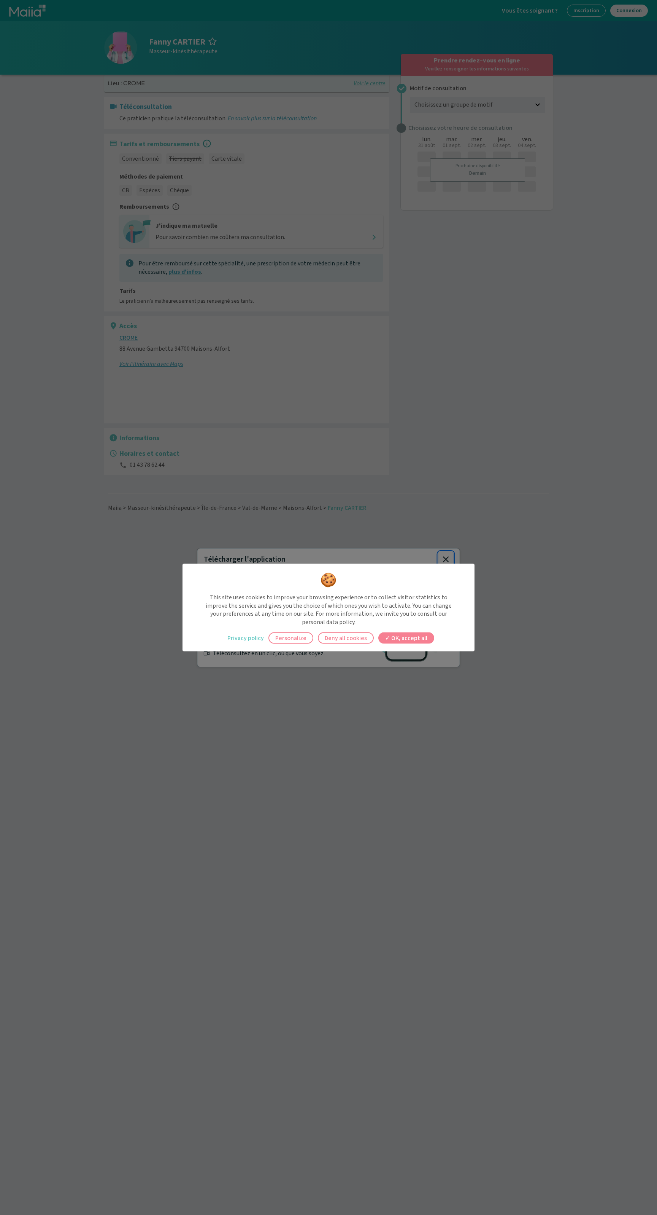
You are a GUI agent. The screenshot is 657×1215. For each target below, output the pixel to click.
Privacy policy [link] (245, 638)
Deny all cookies (346, 638)
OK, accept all (408, 638)
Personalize (290, 638)
